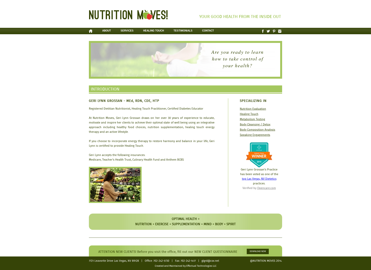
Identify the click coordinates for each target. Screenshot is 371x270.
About (106, 30)
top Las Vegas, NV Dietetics (259, 179)
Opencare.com (266, 188)
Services (127, 30)
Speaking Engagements (255, 135)
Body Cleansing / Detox (255, 124)
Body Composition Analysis (257, 130)
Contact (208, 30)
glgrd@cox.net (210, 261)
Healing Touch (153, 30)
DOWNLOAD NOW (258, 251)
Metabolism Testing (252, 119)
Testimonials (183, 30)
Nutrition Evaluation (253, 109)
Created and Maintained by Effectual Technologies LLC (185, 266)
